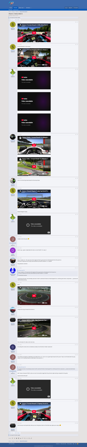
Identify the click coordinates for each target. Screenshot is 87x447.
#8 (77, 236)
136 (15, 19)
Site (75, 443)
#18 (77, 378)
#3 (77, 69)
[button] (24, 8)
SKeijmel (11, 15)
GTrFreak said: (20, 270)
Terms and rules (63, 443)
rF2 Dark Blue (12, 443)
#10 (77, 258)
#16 (77, 354)
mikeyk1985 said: (21, 367)
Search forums (15, 9)
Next (18, 19)
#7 (77, 214)
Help (73, 443)
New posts (10, 9)
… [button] (13, 19)
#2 (77, 44)
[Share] (75, 22)
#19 (77, 400)
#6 (77, 188)
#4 (77, 134)
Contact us (58, 443)
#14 (77, 317)
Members (28, 7)
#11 (77, 268)
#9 (77, 247)
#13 (77, 307)
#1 (77, 22)
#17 (77, 364)
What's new (21, 7)
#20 (77, 423)
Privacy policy (69, 443)
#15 (77, 344)
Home (10, 7)
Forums (15, 7)
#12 (77, 282)
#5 (77, 178)
